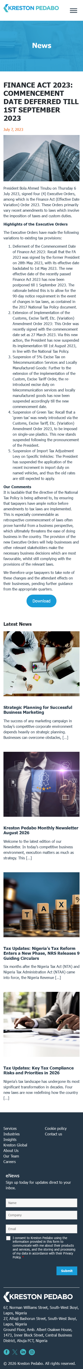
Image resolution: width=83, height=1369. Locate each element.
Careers (9, 1161)
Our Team (11, 1156)
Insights (9, 1139)
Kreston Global (15, 1145)
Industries (11, 1134)
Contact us (53, 1134)
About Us (10, 1150)
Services (10, 1128)
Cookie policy (56, 1128)
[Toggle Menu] (73, 10)
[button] (41, 601)
